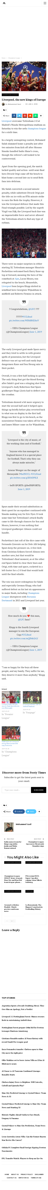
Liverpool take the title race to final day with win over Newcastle (10, 706)
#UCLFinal (36, 474)
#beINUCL (25, 474)
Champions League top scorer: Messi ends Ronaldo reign (35, 844)
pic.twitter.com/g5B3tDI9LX (24, 477)
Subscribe (38, 790)
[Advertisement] (24, 31)
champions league (36, 128)
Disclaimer (39, 1174)
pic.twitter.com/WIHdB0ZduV (24, 320)
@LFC (31, 309)
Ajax (17, 278)
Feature (29, 891)
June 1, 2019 (36, 331)
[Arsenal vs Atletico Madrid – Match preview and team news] (13, 896)
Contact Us (11, 1178)
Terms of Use (36, 1178)
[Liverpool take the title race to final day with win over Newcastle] (11, 697)
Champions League (10, 95)
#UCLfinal (27, 316)
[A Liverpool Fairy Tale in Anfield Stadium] (32, 697)
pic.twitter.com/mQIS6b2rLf (24, 638)
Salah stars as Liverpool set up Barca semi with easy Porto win (10, 744)
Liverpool (7, 120)
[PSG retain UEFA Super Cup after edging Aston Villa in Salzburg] (34, 867)
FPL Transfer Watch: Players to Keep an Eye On (22, 1158)
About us (15, 1174)
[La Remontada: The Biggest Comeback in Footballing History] (34, 896)
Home (7, 1174)
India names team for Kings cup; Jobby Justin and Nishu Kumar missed (12, 845)
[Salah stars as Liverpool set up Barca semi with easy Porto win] (11, 733)
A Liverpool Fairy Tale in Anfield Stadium (31, 705)
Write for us (24, 1178)
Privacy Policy (27, 1174)
